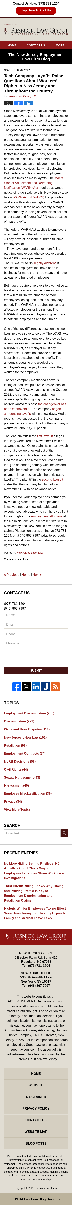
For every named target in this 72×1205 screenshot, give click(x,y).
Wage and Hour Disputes (27, 729)
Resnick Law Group (47, 1188)
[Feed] (55, 686)
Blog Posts (36, 1143)
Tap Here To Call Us (36, 10)
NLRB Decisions (20, 761)
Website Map (36, 1131)
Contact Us (36, 45)
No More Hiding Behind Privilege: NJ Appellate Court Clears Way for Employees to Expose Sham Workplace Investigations (34, 871)
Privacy (13, 801)
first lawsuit (45, 436)
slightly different (44, 263)
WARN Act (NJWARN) (28, 197)
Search (64, 833)
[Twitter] (26, 686)
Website (36, 1085)
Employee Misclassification (28, 793)
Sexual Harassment (22, 777)
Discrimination (19, 721)
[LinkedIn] (36, 686)
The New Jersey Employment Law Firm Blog (36, 29)
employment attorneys (46, 516)
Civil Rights (16, 769)
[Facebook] (17, 686)
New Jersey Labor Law (30, 552)
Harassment (16, 785)
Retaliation (15, 745)
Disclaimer (36, 1097)
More (60, 45)
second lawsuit (52, 479)
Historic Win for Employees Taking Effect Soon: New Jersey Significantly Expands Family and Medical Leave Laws (35, 913)
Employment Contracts (24, 753)
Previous (11, 574)
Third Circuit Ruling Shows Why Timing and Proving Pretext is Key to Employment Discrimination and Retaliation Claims (34, 893)
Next (37, 574)
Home (12, 45)
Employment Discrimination (29, 713)
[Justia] (45, 686)
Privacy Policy (36, 1108)
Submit (36, 670)
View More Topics (17, 809)
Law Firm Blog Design (34, 1199)
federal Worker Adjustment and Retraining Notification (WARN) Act (34, 182)
